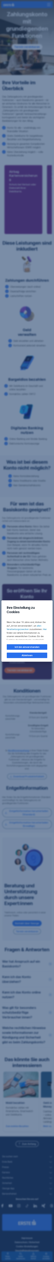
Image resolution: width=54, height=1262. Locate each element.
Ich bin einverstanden (27, 647)
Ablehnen (27, 655)
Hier (45, 629)
